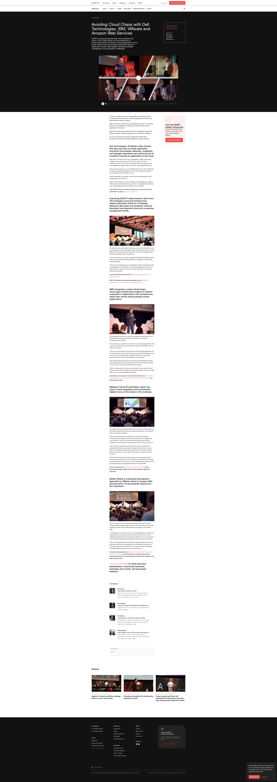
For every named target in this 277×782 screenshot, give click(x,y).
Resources (95, 9)
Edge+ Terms (177, 773)
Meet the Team (139, 731)
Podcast (149, 9)
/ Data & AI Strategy (105, 694)
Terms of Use (158, 773)
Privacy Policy (151, 773)
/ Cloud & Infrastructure (170, 694)
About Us (138, 729)
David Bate (169, 37)
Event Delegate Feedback (120, 756)
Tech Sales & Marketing (119, 751)
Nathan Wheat (170, 39)
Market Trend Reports (119, 734)
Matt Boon (169, 34)
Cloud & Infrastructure (171, 29)
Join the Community (173, 140)
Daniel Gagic (169, 36)
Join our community (119, 563)
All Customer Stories (118, 748)
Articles (119, 9)
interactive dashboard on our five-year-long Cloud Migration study (129, 281)
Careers (138, 734)
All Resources (117, 729)
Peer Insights (127, 9)
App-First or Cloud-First (130, 192)
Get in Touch (139, 736)
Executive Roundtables (97, 743)
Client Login (164, 3)
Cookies (183, 773)
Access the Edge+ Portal (97, 748)
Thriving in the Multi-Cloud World (135, 467)
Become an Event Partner (98, 745)
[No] (274, 764)
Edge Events (94, 740)
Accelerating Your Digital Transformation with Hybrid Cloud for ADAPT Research (131, 377)
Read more (264, 777)
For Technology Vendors (97, 731)
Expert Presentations (139, 9)
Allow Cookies (254, 777)
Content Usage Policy (168, 773)
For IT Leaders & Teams (97, 729)
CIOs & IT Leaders (118, 753)
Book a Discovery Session (177, 3)
